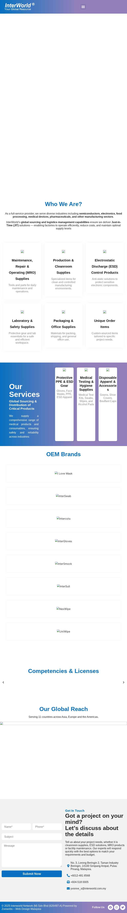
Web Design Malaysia (28, 909)
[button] (83, 6)
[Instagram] (116, 907)
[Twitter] (122, 907)
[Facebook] (110, 907)
